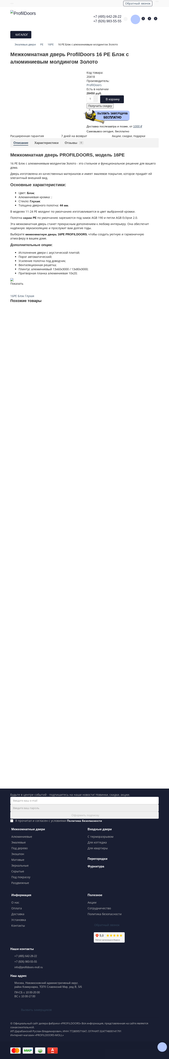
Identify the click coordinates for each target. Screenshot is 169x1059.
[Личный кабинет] (157, 1)
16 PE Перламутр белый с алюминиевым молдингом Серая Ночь (56, 742)
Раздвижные (20, 883)
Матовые (17, 860)
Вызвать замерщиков (36, 1010)
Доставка (17, 914)
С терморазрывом (100, 837)
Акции (92, 902)
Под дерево (19, 848)
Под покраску (20, 877)
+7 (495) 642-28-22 (107, 16)
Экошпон (17, 854)
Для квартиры (98, 848)
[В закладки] (155, 312)
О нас (15, 902)
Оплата (16, 908)
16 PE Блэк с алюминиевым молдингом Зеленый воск (48, 362)
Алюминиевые (21, 837)
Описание (20, 143)
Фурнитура (96, 866)
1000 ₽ (137, 126)
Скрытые (17, 871)
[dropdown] (12, 3)
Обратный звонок (137, 3)
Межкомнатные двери (28, 829)
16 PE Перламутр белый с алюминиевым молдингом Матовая (54, 552)
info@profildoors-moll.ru (28, 967)
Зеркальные (20, 865)
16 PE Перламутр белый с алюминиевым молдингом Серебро (54, 647)
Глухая (29, 296)
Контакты (18, 926)
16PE (51, 44)
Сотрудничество (99, 908)
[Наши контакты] (162, 1047)
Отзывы (73, 143)
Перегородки (97, 858)
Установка (18, 920)
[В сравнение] (155, 319)
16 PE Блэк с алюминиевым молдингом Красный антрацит (51, 457)
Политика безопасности (105, 914)
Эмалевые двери (25, 44)
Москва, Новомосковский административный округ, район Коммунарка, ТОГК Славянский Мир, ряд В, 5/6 (48, 984)
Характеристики (46, 143)
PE (41, 44)
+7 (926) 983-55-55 (107, 21)
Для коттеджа (97, 842)
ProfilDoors (94, 85)
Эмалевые (18, 842)
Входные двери (100, 829)
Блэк (21, 296)
